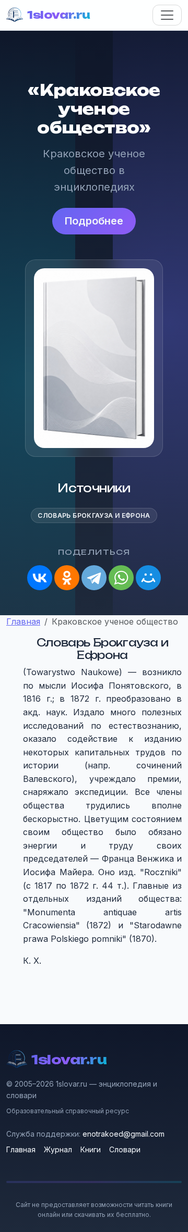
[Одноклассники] (66, 577)
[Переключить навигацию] (167, 15)
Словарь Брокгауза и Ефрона (94, 515)
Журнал (58, 1149)
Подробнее (94, 221)
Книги (90, 1149)
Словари (124, 1149)
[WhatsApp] (121, 577)
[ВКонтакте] (39, 577)
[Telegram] (94, 577)
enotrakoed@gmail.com (123, 1133)
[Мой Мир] (148, 577)
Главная (21, 1149)
